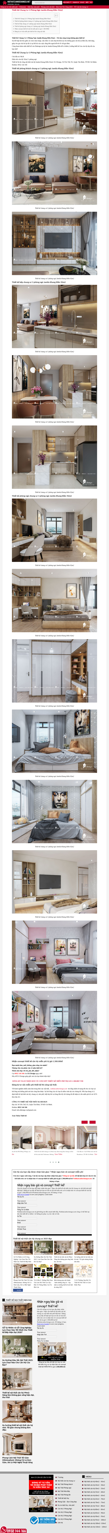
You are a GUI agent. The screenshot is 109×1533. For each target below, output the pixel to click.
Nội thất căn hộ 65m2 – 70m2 (94, 1499)
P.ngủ (82, 2)
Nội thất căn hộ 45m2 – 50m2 (94, 1485)
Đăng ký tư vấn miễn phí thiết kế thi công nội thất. (30, 31)
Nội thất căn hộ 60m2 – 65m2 (94, 1495)
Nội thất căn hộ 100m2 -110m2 (95, 1523)
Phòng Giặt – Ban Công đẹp (67, 1502)
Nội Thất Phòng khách (65, 1484)
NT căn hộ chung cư (81, 7)
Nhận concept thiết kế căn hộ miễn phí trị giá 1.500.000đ (32, 29)
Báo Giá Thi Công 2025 (64, 7)
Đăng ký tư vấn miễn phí (9, 7)
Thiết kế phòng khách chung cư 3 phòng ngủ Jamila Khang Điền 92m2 (36, 21)
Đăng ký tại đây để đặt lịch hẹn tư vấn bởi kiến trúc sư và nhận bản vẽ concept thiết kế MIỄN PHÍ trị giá (52, 1364)
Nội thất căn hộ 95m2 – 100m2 (95, 1520)
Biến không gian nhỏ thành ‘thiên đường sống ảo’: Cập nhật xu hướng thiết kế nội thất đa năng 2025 (63, 1283)
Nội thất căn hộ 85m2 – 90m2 (94, 1513)
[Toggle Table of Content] (55, 15)
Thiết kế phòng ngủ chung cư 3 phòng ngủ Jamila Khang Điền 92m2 (35, 26)
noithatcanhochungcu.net (58, 1089)
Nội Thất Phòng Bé (64, 1495)
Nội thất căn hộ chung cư (66, 1481)
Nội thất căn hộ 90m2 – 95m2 (94, 1516)
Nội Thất (66, 2)
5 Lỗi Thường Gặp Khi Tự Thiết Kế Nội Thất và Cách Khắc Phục (82, 1282)
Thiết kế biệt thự (63, 1498)
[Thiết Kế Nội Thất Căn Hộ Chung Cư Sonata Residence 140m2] (54, 1141)
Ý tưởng (60, 1477)
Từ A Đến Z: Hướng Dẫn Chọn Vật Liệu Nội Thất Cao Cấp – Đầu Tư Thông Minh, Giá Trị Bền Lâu (43, 1283)
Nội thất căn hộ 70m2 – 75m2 (94, 1502)
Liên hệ (60, 1523)
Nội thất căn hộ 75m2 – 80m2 (94, 1506)
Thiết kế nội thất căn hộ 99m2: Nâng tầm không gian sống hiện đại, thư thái (63, 1259)
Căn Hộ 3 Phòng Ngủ (65, 1516)
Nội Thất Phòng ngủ (64, 1488)
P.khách (76, 2)
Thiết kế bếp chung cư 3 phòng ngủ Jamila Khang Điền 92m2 (33, 24)
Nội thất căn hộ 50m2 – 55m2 (94, 1488)
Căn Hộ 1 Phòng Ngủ (65, 1509)
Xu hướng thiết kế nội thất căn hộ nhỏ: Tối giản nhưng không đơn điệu (83, 1259)
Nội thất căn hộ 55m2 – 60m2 (94, 1492)
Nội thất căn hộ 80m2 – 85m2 (94, 1509)
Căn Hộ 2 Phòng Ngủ (65, 1512)
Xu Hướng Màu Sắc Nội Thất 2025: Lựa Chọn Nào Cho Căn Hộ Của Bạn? (43, 1259)
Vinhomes (22, 7)
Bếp (87, 2)
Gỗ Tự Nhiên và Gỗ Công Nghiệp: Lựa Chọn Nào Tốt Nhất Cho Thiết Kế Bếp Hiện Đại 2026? (22, 1260)
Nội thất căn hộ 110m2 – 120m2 (95, 1527)
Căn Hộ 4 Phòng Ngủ (65, 1519)
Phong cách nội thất (47, 7)
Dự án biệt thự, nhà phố (66, 1505)
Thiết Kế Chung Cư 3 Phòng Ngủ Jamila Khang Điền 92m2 (33, 18)
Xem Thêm (16, 1154)
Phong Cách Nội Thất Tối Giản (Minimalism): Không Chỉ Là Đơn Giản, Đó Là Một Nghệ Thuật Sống (23, 1283)
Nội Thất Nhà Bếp (64, 1491)
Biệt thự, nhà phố (33, 7)
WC (91, 2)
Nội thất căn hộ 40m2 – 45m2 (94, 1482)
